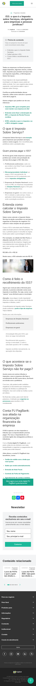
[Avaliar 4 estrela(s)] (20, 493)
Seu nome (11, 531)
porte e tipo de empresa (23, 308)
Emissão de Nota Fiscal (13, 470)
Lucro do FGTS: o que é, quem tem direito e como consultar (10, 575)
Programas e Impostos (19, 13)
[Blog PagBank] (31, 654)
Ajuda (18, 647)
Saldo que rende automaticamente (17, 465)
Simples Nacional (13, 187)
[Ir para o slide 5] (15, 584)
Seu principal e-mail (15, 536)
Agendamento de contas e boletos (17, 478)
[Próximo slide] (20, 585)
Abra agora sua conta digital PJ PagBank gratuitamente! (18, 482)
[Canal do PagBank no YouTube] (18, 654)
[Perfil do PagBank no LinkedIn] (25, 654)
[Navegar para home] (11, 13)
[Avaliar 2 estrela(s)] (16, 493)
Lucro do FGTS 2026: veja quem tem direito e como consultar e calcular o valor (28, 577)
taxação (29, 138)
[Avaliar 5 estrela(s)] (22, 493)
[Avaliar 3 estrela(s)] (18, 493)
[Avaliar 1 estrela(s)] (14, 493)
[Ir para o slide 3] (12, 584)
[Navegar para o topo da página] (31, 681)
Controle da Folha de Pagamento (17, 474)
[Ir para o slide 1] (8, 584)
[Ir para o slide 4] (13, 584)
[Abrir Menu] (32, 3)
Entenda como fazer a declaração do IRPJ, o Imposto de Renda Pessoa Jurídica (18, 115)
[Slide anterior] (5, 585)
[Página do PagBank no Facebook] (4, 654)
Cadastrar (18, 544)
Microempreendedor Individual (16, 172)
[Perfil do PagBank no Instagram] (11, 654)
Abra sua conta (17, 3)
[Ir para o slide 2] (10, 584)
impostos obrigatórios (18, 178)
